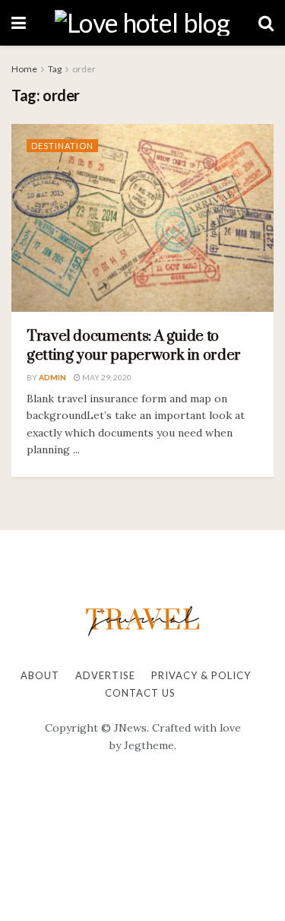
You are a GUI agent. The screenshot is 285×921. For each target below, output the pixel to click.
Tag (55, 69)
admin (52, 377)
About (40, 675)
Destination (62, 146)
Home (24, 69)
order (84, 69)
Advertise (105, 675)
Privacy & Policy (201, 675)
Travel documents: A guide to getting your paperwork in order (134, 346)
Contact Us (140, 693)
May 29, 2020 (106, 377)
